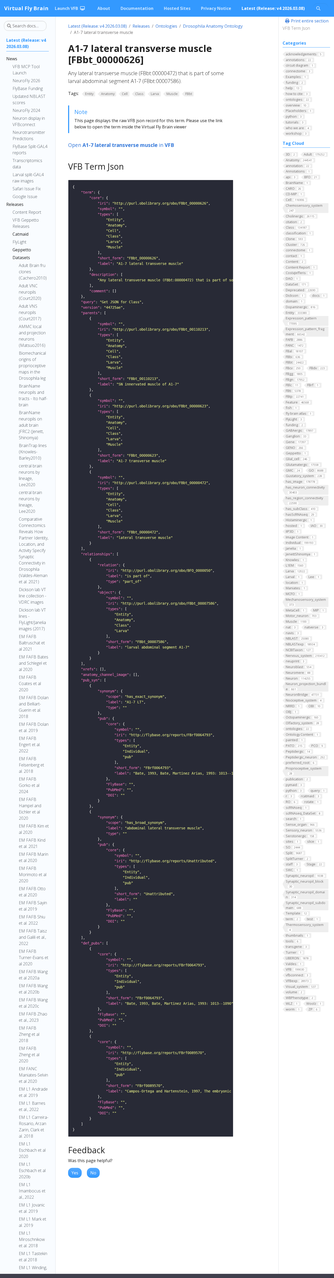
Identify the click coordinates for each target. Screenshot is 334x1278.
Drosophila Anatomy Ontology (213, 26)
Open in (121, 144)
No (93, 1173)
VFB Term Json (296, 28)
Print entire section (309, 21)
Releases (141, 26)
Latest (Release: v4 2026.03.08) (97, 26)
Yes (74, 1173)
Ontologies (166, 26)
